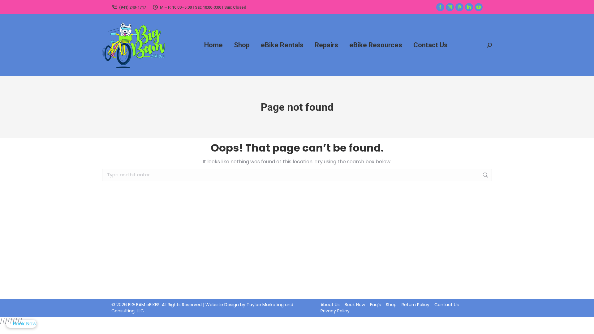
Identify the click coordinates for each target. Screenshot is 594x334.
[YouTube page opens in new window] (479, 7)
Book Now (25, 323)
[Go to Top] (585, 325)
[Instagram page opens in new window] (450, 7)
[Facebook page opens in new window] (440, 7)
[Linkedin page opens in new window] (469, 7)
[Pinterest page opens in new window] (459, 7)
